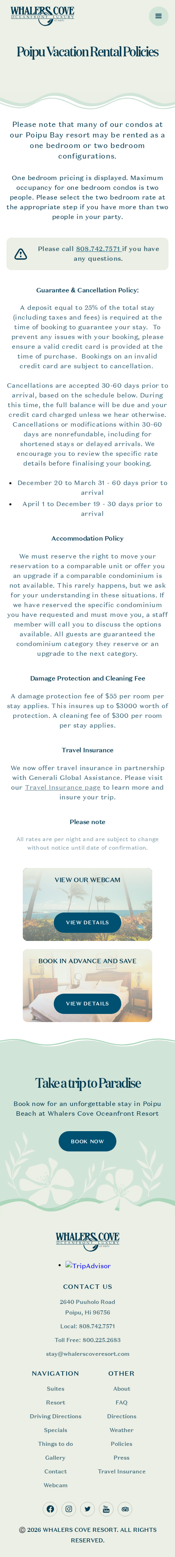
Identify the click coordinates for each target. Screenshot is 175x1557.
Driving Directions (55, 1416)
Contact (55, 1471)
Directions (121, 1416)
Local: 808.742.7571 (87, 1326)
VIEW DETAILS (87, 922)
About (121, 1388)
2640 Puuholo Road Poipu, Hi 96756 (87, 1307)
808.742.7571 (99, 249)
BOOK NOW (87, 1141)
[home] (40, 16)
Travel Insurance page (63, 787)
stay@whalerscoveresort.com (87, 1353)
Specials (55, 1430)
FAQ (121, 1402)
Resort (55, 1402)
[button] (158, 16)
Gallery (55, 1457)
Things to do (55, 1443)
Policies (121, 1443)
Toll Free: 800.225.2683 (88, 1340)
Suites (55, 1388)
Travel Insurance (122, 1471)
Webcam (56, 1485)
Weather (121, 1430)
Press (121, 1457)
